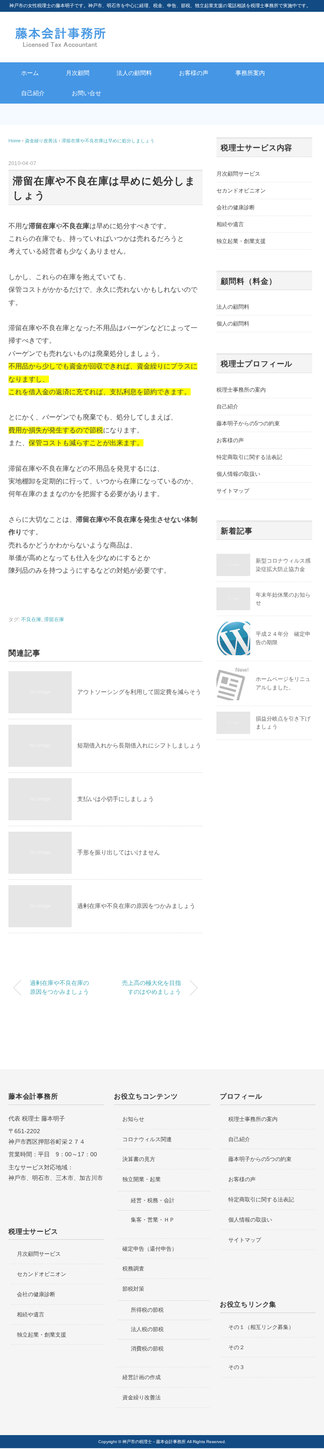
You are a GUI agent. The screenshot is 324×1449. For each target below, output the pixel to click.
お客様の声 (193, 72)
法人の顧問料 (134, 72)
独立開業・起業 (141, 1179)
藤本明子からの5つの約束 (248, 423)
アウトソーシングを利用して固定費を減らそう (139, 691)
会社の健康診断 (235, 207)
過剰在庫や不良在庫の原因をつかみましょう (136, 905)
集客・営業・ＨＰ (153, 1220)
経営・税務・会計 (153, 1200)
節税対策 (133, 1289)
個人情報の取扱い (238, 474)
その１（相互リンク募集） (261, 1327)
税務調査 (133, 1268)
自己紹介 (33, 93)
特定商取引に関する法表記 (249, 457)
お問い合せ (86, 93)
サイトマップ (232, 491)
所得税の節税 (147, 1310)
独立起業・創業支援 (241, 241)
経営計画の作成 (141, 1377)
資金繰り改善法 (141, 1397)
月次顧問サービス (238, 174)
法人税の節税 (147, 1329)
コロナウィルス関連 (147, 1139)
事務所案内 (250, 72)
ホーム (30, 72)
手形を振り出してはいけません (118, 852)
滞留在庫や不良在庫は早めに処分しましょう (108, 140)
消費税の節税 (147, 1348)
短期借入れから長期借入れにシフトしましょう (139, 745)
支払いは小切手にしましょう (115, 798)
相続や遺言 (230, 224)
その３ (236, 1367)
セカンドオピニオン (241, 190)
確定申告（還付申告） (149, 1249)
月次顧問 (77, 72)
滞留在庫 (54, 619)
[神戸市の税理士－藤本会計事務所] (61, 30)
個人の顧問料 (232, 323)
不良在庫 (31, 619)
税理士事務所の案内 (241, 390)
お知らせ (133, 1119)
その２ (236, 1347)
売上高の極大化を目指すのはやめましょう (151, 987)
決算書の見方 (138, 1159)
